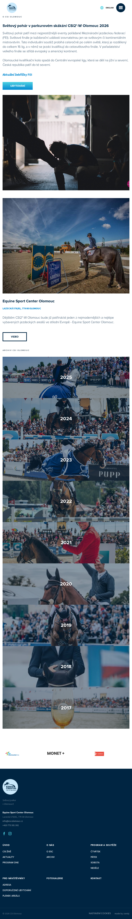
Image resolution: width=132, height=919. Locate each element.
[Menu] (120, 7)
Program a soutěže (104, 845)
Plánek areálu (11, 895)
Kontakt (96, 878)
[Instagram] (10, 833)
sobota (95, 862)
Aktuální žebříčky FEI (17, 74)
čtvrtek (95, 851)
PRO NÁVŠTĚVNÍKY (14, 878)
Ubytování (17, 85)
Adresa (7, 884)
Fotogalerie (55, 878)
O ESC (50, 851)
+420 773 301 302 (11, 825)
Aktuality (8, 857)
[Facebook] (4, 833)
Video (15, 336)
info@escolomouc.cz (13, 821)
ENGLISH (110, 7)
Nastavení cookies (100, 913)
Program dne (11, 862)
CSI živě (7, 851)
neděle (95, 868)
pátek (94, 857)
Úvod (6, 845)
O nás (50, 845)
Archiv (51, 857)
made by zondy (122, 913)
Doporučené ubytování (17, 890)
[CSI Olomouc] (12, 8)
